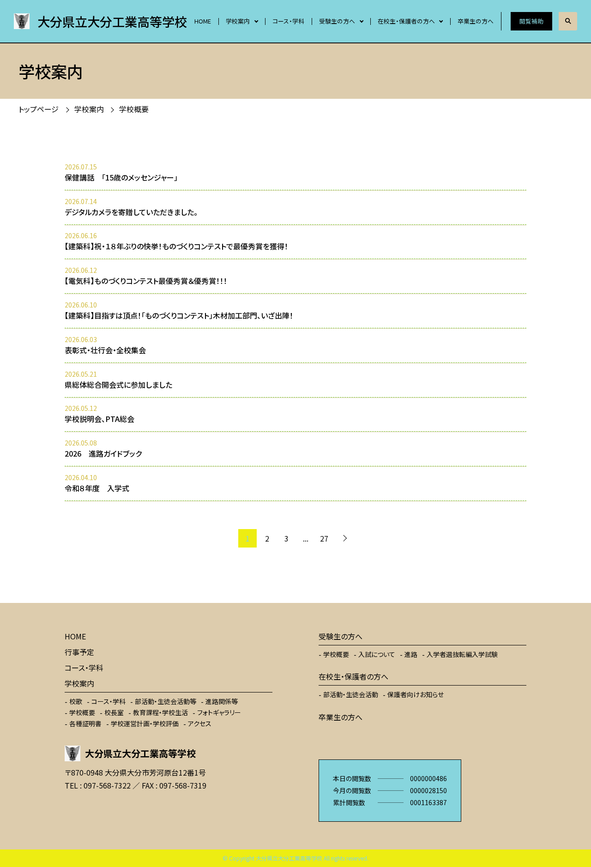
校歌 (75, 701)
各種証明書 (85, 723)
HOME (202, 21)
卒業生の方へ (476, 21)
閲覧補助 (531, 21)
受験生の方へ (337, 21)
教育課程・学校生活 (160, 712)
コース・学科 (288, 21)
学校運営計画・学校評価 (145, 723)
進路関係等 (221, 701)
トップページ (38, 108)
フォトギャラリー (219, 712)
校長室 (114, 712)
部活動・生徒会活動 (350, 694)
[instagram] (101, 812)
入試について (376, 654)
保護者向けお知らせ (415, 694)
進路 (410, 654)
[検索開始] (568, 21)
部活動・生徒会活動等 (165, 701)
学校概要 (82, 712)
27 (324, 538)
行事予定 (79, 651)
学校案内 (238, 21)
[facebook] (74, 812)
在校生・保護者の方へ (406, 21)
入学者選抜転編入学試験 (462, 654)
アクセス (199, 723)
